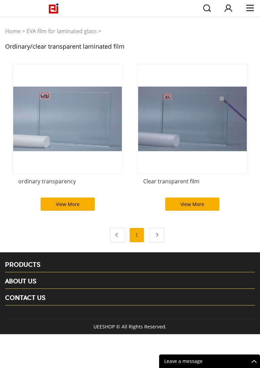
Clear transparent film (171, 181)
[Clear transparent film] (192, 119)
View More (68, 204)
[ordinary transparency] (67, 119)
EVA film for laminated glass (61, 31)
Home (13, 31)
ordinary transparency (47, 181)
